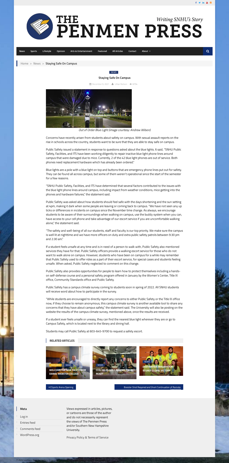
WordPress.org (29, 435)
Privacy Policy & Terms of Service (87, 437)
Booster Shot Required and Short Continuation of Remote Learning (152, 387)
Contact (132, 51)
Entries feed (27, 422)
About (145, 51)
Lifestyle (47, 51)
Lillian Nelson (121, 84)
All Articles (117, 51)
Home (24, 63)
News (22, 51)
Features (55, 365)
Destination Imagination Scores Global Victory (158, 368)
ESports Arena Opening (61, 387)
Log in (24, 416)
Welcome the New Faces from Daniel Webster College (67, 372)
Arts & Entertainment (81, 51)
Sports (34, 51)
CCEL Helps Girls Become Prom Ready (114, 372)
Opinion (61, 51)
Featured (102, 51)
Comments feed (30, 429)
